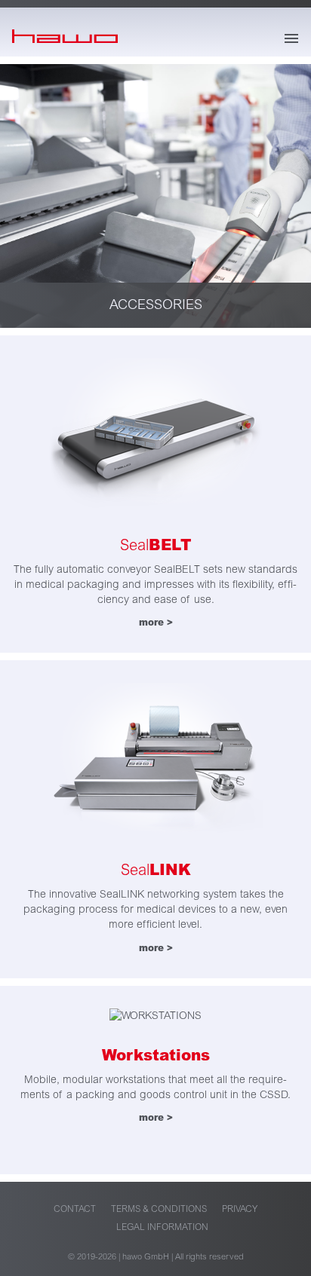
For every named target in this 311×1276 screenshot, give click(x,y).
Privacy (239, 1209)
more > (156, 623)
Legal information (162, 1227)
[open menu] (291, 38)
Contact (75, 1209)
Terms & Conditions (159, 1209)
